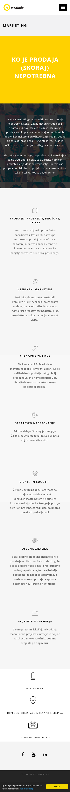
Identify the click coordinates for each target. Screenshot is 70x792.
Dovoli (57, 786)
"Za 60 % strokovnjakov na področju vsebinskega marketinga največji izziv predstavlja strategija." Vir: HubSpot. (35, 436)
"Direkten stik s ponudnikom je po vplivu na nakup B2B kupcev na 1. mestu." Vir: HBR (35, 227)
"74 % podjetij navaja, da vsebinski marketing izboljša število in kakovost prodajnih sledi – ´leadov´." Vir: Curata (35, 300)
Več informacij (26, 788)
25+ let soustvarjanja (35, 355)
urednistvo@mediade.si (35, 737)
